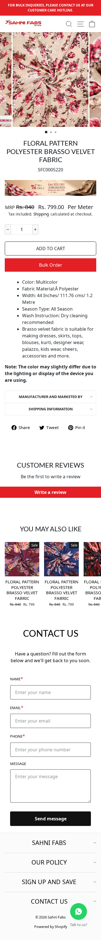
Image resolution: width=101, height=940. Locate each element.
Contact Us (49, 901)
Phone (17, 736)
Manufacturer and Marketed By (50, 396)
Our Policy (49, 862)
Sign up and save (49, 882)
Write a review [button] (50, 492)
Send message (50, 819)
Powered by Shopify (50, 926)
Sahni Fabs (49, 843)
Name (16, 678)
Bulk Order (50, 265)
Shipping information (51, 408)
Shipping (41, 214)
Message (18, 763)
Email (16, 707)
